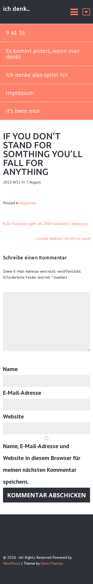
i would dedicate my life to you (62, 238)
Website (13, 416)
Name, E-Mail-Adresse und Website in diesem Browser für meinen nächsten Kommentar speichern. (41, 463)
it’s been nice (23, 111)
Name (10, 369)
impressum (20, 93)
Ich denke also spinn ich (37, 75)
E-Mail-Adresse (22, 392)
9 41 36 (15, 33)
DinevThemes (51, 563)
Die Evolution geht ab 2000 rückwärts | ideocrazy (46, 223)
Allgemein (27, 202)
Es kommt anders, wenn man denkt (43, 54)
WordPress (11, 563)
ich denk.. (16, 8)
